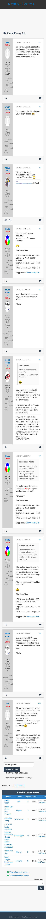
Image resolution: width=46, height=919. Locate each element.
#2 (39, 107)
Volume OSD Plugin (24, 183)
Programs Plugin (17, 183)
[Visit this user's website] (6, 220)
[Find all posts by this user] (6, 98)
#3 (39, 168)
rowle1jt (19, 861)
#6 (39, 360)
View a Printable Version (19, 872)
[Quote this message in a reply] (40, 98)
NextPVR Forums (21, 4)
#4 (39, 229)
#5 (39, 289)
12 (28, 836)
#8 (39, 539)
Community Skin (32, 273)
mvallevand (7, 293)
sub (19, 802)
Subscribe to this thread (19, 876)
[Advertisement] (23, 17)
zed (7, 42)
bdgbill (19, 810)
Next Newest (22, 773)
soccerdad (7, 363)
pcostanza (19, 819)
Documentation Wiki (30, 183)
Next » (21, 785)
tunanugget (19, 836)
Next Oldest (11, 773)
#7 (39, 456)
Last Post (41, 803)
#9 (39, 633)
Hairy (7, 229)
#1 (39, 42)
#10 (39, 703)
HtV (7, 703)
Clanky (19, 852)
